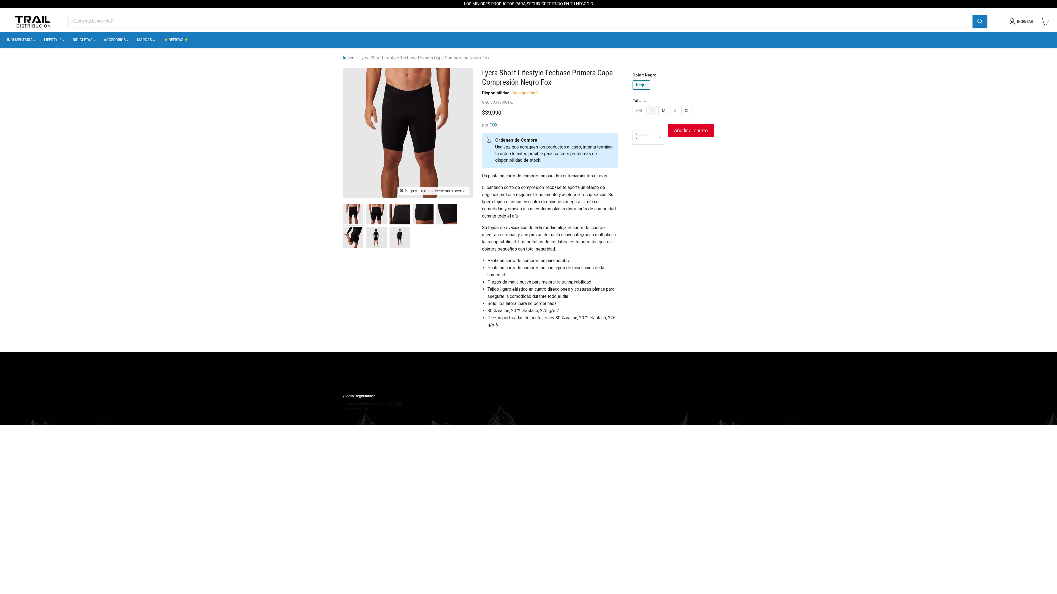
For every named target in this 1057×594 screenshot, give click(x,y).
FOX (493, 125)
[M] (664, 116)
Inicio (348, 58)
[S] (675, 116)
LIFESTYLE (53, 39)
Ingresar (1025, 21)
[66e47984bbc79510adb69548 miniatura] (353, 237)
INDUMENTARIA (20, 39)
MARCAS (145, 39)
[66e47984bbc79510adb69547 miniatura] (446, 214)
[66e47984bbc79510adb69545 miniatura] (400, 214)
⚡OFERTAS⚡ (176, 39)
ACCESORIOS (115, 39)
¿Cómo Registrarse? (359, 396)
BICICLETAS (83, 39)
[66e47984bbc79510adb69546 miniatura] (423, 214)
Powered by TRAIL (357, 409)
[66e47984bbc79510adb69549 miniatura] (376, 237)
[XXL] (640, 116)
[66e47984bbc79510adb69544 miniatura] (376, 214)
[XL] (687, 116)
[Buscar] (979, 21)
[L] (653, 116)
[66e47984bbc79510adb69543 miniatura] (353, 214)
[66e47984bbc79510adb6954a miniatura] (400, 237)
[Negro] (642, 91)
